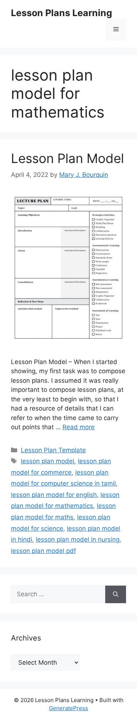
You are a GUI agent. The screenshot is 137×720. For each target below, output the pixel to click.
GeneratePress (68, 708)
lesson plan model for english (54, 494)
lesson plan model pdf (43, 550)
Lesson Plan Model (67, 158)
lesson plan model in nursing (77, 539)
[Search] (115, 594)
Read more (78, 427)
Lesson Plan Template (53, 450)
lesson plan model (47, 461)
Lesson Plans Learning (61, 12)
